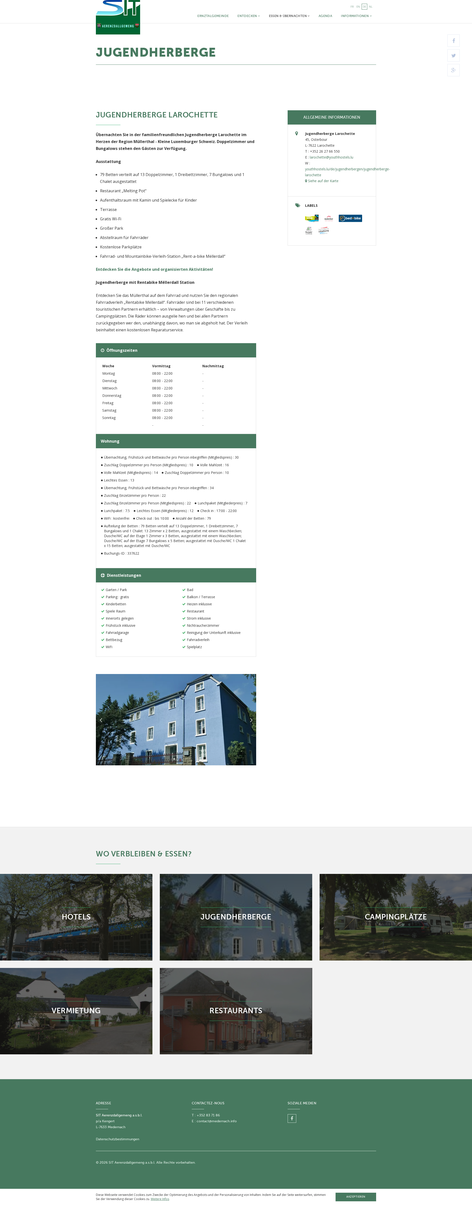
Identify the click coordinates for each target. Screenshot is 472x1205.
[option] (176, 719)
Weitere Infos (160, 1199)
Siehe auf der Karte (323, 180)
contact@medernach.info (217, 1121)
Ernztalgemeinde (213, 16)
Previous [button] (101, 720)
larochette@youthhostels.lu (331, 157)
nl (370, 6)
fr (352, 6)
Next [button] (251, 720)
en (358, 6)
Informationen (355, 16)
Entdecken (247, 16)
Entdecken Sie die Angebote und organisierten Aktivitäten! (154, 269)
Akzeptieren (355, 1196)
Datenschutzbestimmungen (117, 1139)
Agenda (325, 16)
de (364, 6)
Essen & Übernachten (288, 16)
